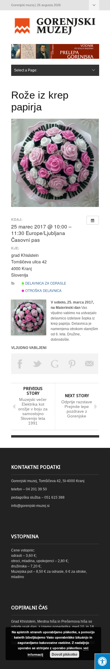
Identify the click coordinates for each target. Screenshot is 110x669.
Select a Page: (94, 5)
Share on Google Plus (55, 363)
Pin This (72, 363)
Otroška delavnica (43, 290)
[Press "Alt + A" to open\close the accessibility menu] (102, 661)
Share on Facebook (20, 363)
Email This (90, 363)
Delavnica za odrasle (45, 283)
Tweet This (37, 363)
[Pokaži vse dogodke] (93, 220)
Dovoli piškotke (64, 654)
